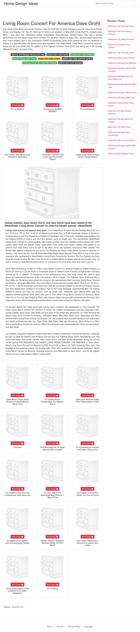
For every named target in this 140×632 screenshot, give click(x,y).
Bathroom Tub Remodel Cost (120, 26)
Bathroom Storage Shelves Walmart (120, 112)
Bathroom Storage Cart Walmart (122, 63)
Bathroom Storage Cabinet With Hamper (122, 147)
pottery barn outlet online (58, 54)
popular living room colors (24, 58)
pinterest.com (18, 606)
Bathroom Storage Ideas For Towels (120, 120)
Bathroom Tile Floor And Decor (121, 140)
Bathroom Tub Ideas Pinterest (121, 39)
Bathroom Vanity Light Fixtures (121, 57)
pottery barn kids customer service (77, 58)
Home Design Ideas (21, 3)
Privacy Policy (74, 626)
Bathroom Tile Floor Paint (119, 127)
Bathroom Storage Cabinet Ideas (122, 92)
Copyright (89, 626)
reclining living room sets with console (39, 62)
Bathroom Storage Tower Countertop (119, 133)
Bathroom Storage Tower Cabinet (119, 46)
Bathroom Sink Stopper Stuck (121, 153)
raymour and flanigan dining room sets (28, 54)
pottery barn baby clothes (49, 58)
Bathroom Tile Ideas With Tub (121, 97)
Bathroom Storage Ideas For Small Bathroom (120, 77)
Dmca (49, 626)
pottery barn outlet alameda (70, 62)
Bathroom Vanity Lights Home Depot (121, 104)
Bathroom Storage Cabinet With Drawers (122, 69)
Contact (60, 626)
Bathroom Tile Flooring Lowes (121, 52)
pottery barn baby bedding (82, 54)
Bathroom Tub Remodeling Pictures (120, 32)
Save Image (16, 105)
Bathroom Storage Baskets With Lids (122, 86)
